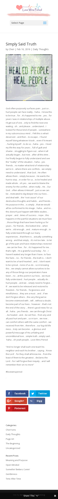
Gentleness (11, 474)
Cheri (11, 49)
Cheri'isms (11, 429)
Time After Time (13, 478)
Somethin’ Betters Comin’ (18, 469)
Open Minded (12, 464)
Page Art (10, 438)
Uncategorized (13, 448)
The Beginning (13, 443)
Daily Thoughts (41, 49)
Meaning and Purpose (17, 460)
